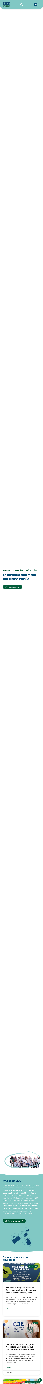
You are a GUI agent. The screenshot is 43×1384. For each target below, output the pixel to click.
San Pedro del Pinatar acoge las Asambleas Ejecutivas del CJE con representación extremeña (20, 1347)
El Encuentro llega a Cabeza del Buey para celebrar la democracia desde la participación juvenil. (21, 1290)
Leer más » (9, 1308)
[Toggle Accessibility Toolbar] (39, 1380)
